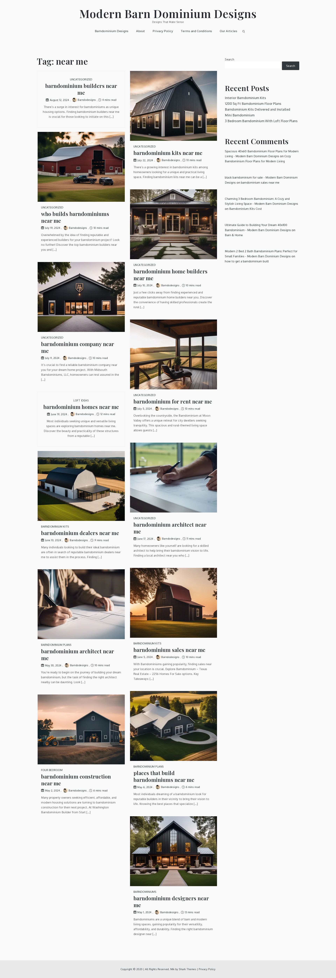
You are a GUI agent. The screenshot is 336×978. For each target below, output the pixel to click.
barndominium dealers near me (80, 533)
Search (229, 59)
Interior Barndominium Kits (245, 98)
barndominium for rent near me (173, 401)
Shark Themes (188, 969)
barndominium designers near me (171, 901)
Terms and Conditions (196, 31)
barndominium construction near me (76, 780)
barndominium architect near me (170, 528)
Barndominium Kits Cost (245, 208)
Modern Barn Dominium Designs (168, 13)
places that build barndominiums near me (164, 776)
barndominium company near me (77, 347)
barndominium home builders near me (171, 275)
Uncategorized (81, 79)
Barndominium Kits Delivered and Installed (257, 109)
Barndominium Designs (111, 31)
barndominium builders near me (81, 89)
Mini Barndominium (240, 115)
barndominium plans (56, 644)
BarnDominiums (145, 891)
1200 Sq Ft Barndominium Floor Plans (253, 104)
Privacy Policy (163, 31)
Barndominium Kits (55, 526)
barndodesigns (87, 99)
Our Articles (228, 31)
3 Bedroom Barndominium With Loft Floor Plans (261, 121)
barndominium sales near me (169, 649)
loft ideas (81, 400)
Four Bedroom (51, 770)
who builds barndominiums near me (75, 217)
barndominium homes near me (81, 406)
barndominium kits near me (168, 153)
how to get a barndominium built (247, 261)
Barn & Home (234, 235)
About (140, 31)
